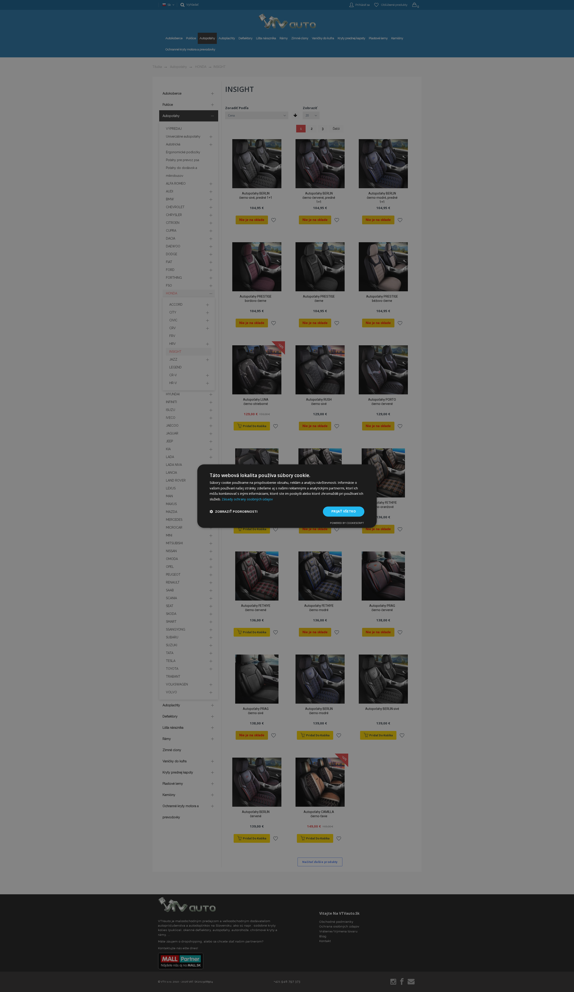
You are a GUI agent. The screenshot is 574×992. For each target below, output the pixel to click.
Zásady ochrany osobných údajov (247, 499)
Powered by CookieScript (347, 523)
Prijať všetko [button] (343, 511)
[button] (234, 511)
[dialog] (287, 496)
